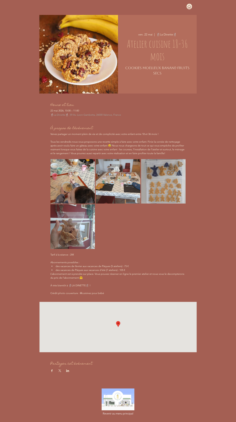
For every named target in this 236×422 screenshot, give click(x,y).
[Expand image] (72, 181)
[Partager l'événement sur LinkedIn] (67, 370)
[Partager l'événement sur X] (59, 370)
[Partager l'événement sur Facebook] (51, 370)
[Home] (189, 6)
